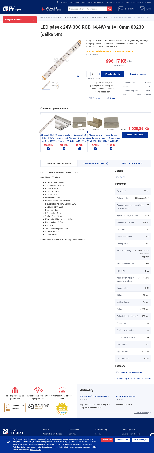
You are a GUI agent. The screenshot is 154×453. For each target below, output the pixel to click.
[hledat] (109, 8)
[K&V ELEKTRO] (12, 9)
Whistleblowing (101, 430)
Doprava (46, 430)
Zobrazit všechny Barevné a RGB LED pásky (131, 378)
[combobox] (87, 9)
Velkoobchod (74, 430)
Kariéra (126, 2)
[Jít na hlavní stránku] (58, 2)
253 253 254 (51, 8)
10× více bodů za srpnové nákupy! (94, 396)
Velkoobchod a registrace (70, 2)
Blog (119, 2)
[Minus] (88, 74)
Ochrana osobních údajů (131, 434)
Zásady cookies (35, 450)
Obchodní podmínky (129, 430)
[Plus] (99, 74)
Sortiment (72, 434)
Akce (84, 2)
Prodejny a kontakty (95, 2)
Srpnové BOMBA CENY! (125, 396)
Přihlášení (147, 2)
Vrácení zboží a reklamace (52, 434)
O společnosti (136, 2)
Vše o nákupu (110, 2)
